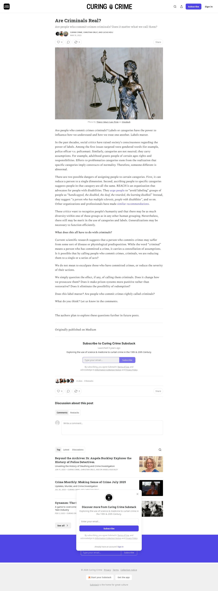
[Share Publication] (181, 6)
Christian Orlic (90, 32)
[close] (137, 494)
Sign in (209, 6)
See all (61, 525)
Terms (116, 569)
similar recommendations (133, 204)
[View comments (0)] (68, 42)
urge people (117, 190)
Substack (94, 584)
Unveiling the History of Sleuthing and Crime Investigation (85, 466)
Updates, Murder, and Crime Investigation (76, 486)
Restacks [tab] (74, 412)
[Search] (175, 6)
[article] (109, 465)
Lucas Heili (108, 32)
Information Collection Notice (108, 538)
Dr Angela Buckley (109, 470)
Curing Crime (76, 32)
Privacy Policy (131, 538)
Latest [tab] (66, 449)
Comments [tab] (62, 412)
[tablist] (68, 413)
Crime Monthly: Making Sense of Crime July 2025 (90, 482)
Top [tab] (58, 449)
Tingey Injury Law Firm (107, 122)
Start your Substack (101, 577)
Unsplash (126, 122)
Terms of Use (123, 535)
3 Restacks (88, 381)
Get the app (124, 577)
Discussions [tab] (77, 449)
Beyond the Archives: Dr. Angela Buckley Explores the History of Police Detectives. (93, 460)
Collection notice (129, 569)
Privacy (107, 569)
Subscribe (193, 6)
